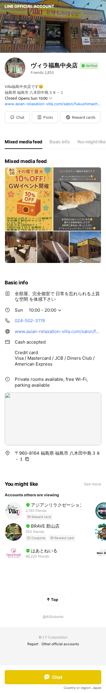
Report (32, 644)
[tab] (23, 142)
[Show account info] (89, 65)
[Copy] (27, 459)
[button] (45, 117)
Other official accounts (60, 644)
